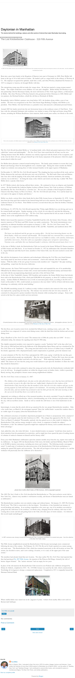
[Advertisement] (37, 14)
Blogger (41, 676)
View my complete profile (7, 672)
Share (4, 613)
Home (37, 629)
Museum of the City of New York (41, 324)
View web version (37, 632)
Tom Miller (14, 662)
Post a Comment (7, 623)
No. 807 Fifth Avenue (21, 559)
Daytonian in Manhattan (17, 29)
